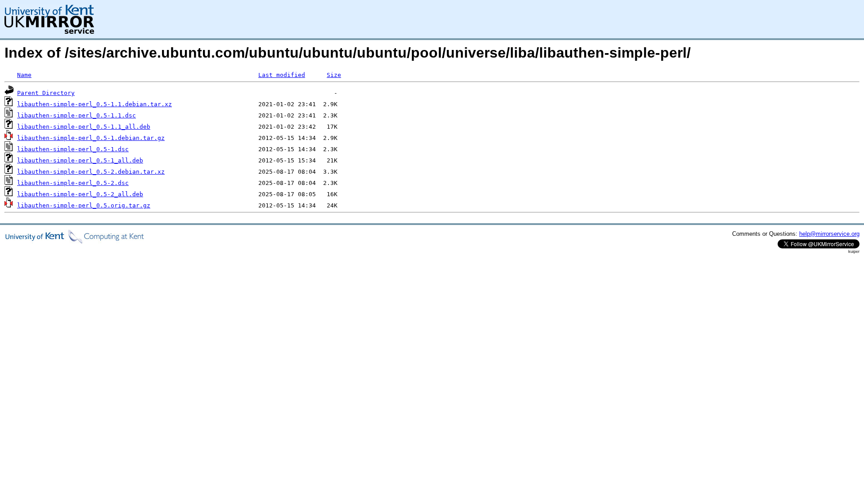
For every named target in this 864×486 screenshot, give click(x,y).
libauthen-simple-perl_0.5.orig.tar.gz (83, 205)
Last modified (281, 75)
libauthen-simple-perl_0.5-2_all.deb (80, 194)
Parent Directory (46, 93)
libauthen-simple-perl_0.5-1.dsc (73, 149)
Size (334, 75)
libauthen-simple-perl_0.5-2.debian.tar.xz (91, 171)
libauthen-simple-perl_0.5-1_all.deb (80, 160)
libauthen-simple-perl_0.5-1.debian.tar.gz (91, 138)
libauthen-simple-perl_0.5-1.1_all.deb (83, 126)
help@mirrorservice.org (829, 233)
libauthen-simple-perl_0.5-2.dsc (73, 183)
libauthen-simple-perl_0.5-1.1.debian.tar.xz (94, 104)
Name (24, 75)
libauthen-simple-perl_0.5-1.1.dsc (76, 115)
